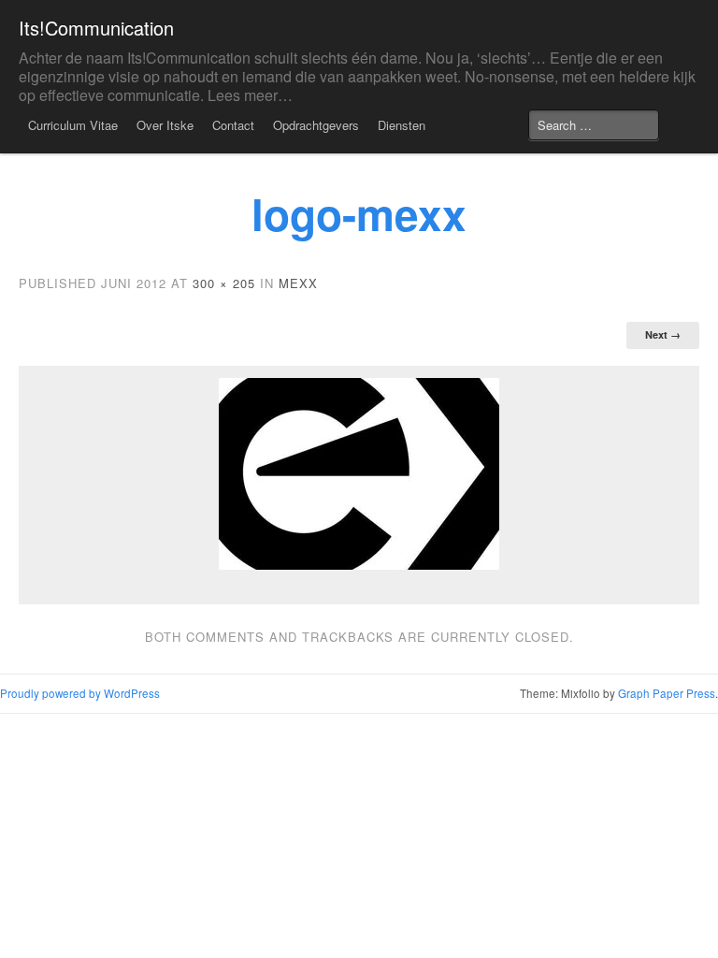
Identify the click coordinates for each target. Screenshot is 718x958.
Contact (233, 125)
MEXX (298, 283)
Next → (663, 334)
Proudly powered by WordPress (80, 693)
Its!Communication (96, 27)
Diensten (401, 125)
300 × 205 (224, 283)
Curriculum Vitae (73, 125)
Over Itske (165, 125)
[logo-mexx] (359, 474)
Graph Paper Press (666, 693)
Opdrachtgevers (316, 125)
